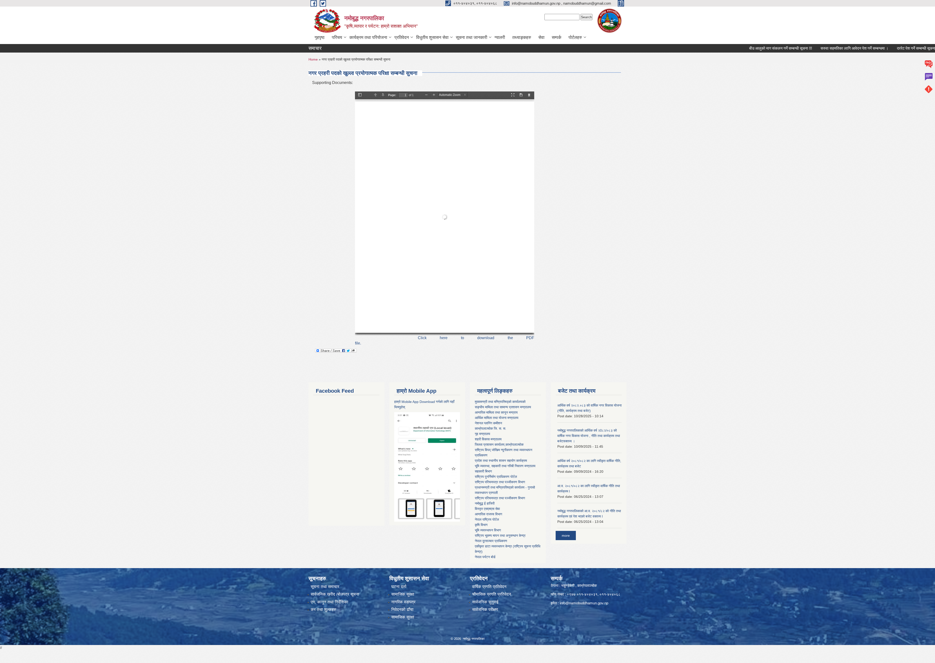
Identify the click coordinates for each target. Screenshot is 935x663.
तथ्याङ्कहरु (521, 37)
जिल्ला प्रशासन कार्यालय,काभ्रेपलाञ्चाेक (499, 444)
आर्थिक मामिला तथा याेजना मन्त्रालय (496, 418)
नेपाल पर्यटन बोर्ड (485, 557)
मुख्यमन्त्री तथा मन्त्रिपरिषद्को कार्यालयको (500, 402)
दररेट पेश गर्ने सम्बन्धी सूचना (884, 48)
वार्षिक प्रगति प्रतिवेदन (489, 586)
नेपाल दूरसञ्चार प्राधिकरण (491, 541)
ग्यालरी (500, 37)
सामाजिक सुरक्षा (402, 594)
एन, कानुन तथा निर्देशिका (329, 602)
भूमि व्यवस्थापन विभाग (488, 530)
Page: (392, 95)
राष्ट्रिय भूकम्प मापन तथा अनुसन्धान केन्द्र (500, 535)
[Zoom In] (434, 95)
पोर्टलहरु (575, 37)
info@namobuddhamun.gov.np (584, 603)
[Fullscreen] (513, 95)
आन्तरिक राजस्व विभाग (488, 514)
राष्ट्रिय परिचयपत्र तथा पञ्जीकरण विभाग (500, 482)
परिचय (337, 37)
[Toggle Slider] (360, 95)
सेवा (541, 37)
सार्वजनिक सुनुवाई (485, 602)
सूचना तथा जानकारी (471, 37)
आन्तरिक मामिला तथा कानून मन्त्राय (496, 412)
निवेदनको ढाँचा (402, 609)
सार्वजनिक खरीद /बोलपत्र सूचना (335, 594)
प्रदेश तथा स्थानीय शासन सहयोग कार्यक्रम (501, 461)
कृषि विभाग (481, 525)
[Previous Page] (375, 95)
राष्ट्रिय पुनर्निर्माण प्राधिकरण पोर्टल (496, 477)
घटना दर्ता (398, 586)
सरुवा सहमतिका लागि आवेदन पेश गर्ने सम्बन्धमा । (823, 48)
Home (313, 59)
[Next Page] (383, 95)
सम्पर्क (556, 37)
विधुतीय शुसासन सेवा (432, 37)
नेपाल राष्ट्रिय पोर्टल (487, 519)
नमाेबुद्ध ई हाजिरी (485, 503)
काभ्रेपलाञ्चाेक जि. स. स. (490, 428)
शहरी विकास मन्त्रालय (488, 439)
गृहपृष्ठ (320, 37)
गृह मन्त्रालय (482, 434)
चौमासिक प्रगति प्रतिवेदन (491, 594)
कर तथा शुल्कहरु (323, 609)
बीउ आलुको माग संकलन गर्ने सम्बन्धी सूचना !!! (749, 48)
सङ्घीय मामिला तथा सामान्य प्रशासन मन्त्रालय (503, 407)
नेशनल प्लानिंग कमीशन (488, 423)
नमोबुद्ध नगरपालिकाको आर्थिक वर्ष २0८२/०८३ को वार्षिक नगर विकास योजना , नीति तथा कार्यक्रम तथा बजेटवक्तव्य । (588, 435)
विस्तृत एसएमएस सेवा (487, 509)
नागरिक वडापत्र (403, 602)
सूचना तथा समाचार (325, 586)
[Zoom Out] (426, 95)
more (566, 535)
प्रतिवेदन (401, 37)
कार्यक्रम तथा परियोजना (368, 37)
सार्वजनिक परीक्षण (485, 609)
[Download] (521, 95)
